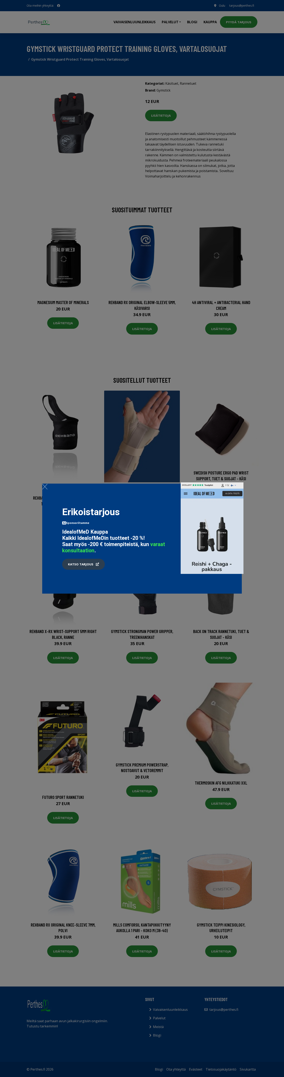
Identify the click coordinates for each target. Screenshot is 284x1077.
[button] (83, 564)
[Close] (44, 486)
